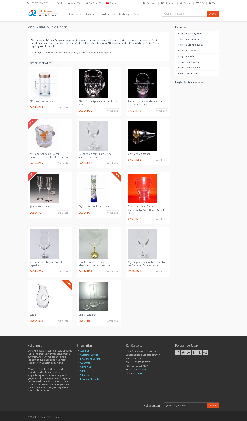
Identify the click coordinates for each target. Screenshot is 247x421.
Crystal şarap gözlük (190, 39)
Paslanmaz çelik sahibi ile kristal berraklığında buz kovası (145, 103)
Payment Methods (89, 378)
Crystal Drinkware (61, 26)
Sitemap (84, 374)
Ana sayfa (75, 14)
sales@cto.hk (139, 369)
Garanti (187, 3)
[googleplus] (188, 352)
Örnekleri (151, 3)
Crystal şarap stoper (139, 153)
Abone (213, 405)
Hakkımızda (107, 14)
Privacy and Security (90, 358)
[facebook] (177, 352)
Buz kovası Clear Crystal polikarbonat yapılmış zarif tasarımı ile (147, 209)
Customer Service (89, 354)
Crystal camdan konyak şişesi (94, 206)
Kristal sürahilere (189, 73)
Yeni (136, 14)
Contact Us (85, 366)
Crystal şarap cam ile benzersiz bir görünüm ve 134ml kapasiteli (146, 264)
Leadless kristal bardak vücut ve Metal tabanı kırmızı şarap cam (96, 264)
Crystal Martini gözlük (191, 33)
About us (84, 350)
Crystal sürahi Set (88, 314)
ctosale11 (138, 373)
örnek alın (63, 107)
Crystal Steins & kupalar (192, 44)
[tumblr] (199, 352)
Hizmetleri (170, 3)
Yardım (215, 3)
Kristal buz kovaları (190, 61)
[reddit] (205, 352)
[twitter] (183, 352)
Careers (84, 370)
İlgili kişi (124, 14)
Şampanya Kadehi (39, 206)
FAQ (202, 3)
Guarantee (86, 362)
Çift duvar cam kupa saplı (43, 101)
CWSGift (31, 26)
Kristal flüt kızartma (190, 67)
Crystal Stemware (189, 50)
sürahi (33, 314)
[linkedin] (194, 352)
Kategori (91, 14)
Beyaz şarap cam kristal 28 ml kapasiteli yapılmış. (95, 155)
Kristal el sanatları (44, 26)
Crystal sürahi (187, 56)
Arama (213, 13)
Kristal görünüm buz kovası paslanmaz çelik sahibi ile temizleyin (49, 155)
